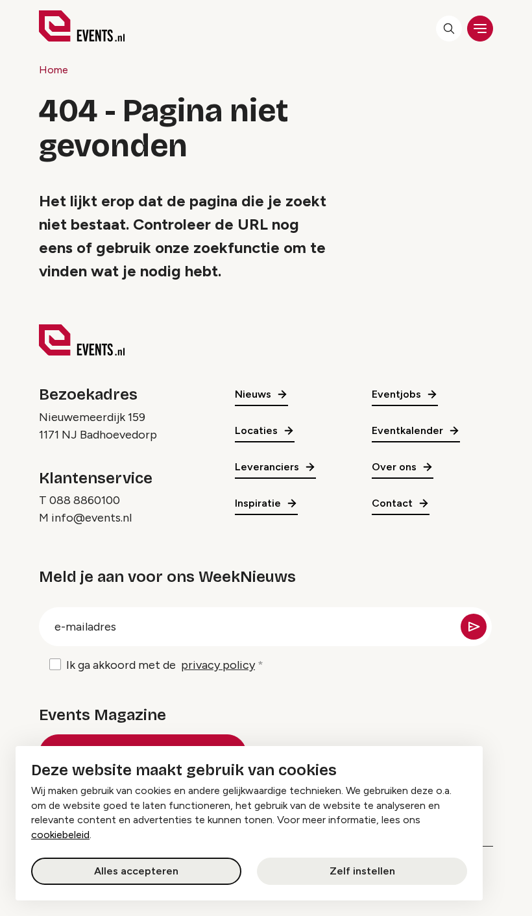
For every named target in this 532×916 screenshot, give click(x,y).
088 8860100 (84, 500)
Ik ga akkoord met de (160, 665)
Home (53, 70)
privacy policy (218, 665)
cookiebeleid (60, 834)
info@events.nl (91, 518)
